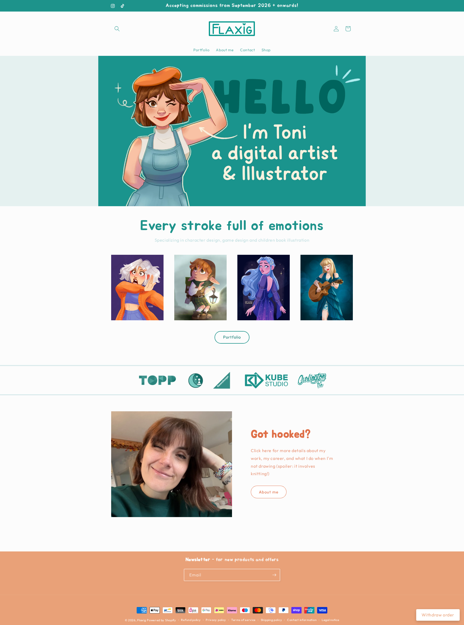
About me (268, 492)
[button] (117, 29)
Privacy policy (216, 620)
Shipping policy (271, 620)
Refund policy (191, 620)
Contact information (302, 620)
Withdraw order (438, 614)
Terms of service (243, 620)
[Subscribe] (274, 575)
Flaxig (141, 620)
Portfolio (232, 337)
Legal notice (330, 620)
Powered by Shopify (161, 620)
